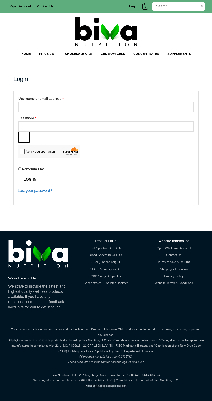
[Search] (202, 6)
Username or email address (48, 98)
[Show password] (24, 137)
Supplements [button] (179, 53)
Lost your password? (35, 191)
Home (26, 53)
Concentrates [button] (146, 53)
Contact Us (45, 6)
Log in (30, 179)
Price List (47, 53)
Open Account (20, 6)
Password (34, 118)
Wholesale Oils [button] (78, 53)
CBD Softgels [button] (113, 53)
